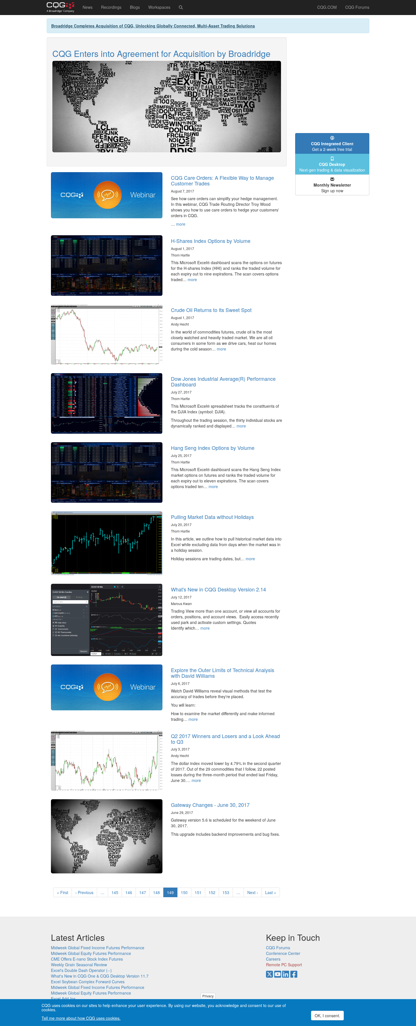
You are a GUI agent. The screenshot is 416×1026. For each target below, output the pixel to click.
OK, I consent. (327, 1015)
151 (199, 892)
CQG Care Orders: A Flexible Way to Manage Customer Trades (222, 180)
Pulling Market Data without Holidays (212, 516)
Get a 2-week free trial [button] (332, 146)
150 (185, 892)
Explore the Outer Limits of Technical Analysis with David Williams (222, 672)
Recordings (111, 7)
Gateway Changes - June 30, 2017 (210, 804)
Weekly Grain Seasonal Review (79, 964)
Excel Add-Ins (63, 998)
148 (157, 892)
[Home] (62, 7)
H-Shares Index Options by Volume (210, 240)
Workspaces (159, 7)
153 (227, 892)
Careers (273, 959)
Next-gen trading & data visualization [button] (332, 167)
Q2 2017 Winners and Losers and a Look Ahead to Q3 (225, 738)
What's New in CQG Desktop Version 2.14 (218, 589)
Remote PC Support (284, 964)
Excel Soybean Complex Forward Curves (88, 981)
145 (116, 892)
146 (130, 892)
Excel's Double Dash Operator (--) (81, 970)
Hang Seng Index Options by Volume (212, 447)
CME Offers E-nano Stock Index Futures (87, 959)
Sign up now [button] (332, 187)
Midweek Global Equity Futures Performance (91, 953)
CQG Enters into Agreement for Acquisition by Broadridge (161, 53)
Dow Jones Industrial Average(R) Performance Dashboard (223, 381)
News (88, 7)
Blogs (135, 7)
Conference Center (283, 953)
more (180, 224)
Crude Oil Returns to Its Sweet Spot (211, 309)
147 (144, 892)
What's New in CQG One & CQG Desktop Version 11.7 (100, 976)
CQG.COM (327, 7)
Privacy (208, 995)
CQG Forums (357, 7)
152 (213, 892)
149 (172, 893)
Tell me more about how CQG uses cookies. (81, 1018)
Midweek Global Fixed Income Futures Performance (97, 947)
